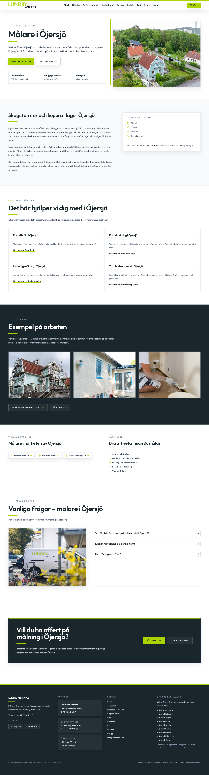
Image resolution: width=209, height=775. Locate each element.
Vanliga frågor (119, 471)
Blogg (156, 5)
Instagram (16, 726)
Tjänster (76, 5)
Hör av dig (152, 145)
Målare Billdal (163, 740)
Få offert (194, 5)
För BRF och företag (122, 466)
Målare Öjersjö (164, 729)
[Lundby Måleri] (22, 5)
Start (66, 5)
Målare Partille (21, 455)
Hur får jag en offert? (108, 554)
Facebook (32, 726)
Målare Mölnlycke (77, 455)
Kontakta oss (20, 61)
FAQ (139, 5)
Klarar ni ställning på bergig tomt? (115, 543)
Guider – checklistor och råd (126, 458)
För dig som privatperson (124, 462)
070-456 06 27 (68, 712)
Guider (147, 5)
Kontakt (130, 5)
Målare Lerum (49, 455)
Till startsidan (48, 61)
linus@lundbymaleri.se (72, 708)
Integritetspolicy (115, 737)
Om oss (120, 5)
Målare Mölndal (164, 732)
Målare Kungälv (164, 717)
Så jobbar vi (108, 5)
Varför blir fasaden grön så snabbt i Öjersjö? (122, 533)
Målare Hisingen (165, 714)
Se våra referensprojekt (26, 407)
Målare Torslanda (165, 710)
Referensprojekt (91, 5)
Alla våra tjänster (120, 454)
